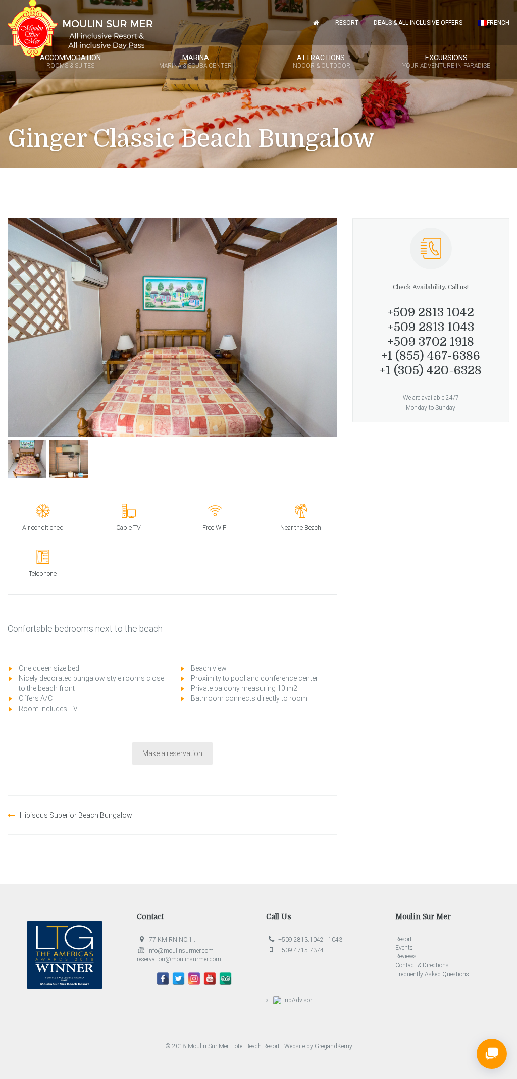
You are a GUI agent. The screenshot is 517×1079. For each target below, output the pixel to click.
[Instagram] (194, 978)
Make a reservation (172, 753)
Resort (346, 22)
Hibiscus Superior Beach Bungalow (76, 815)
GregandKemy (333, 1046)
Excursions (446, 61)
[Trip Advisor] (225, 978)
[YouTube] (209, 978)
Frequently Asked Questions (432, 974)
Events (404, 947)
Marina (195, 61)
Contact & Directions (422, 965)
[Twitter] (178, 978)
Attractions (320, 61)
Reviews (406, 956)
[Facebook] (163, 978)
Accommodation (70, 61)
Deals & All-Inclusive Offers (418, 22)
